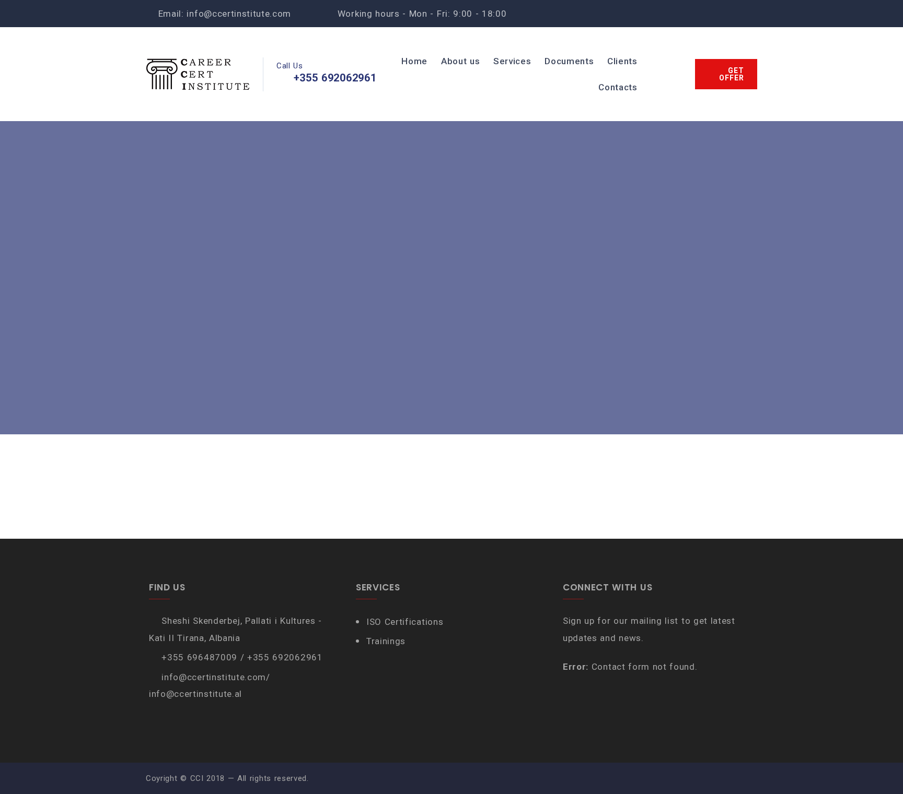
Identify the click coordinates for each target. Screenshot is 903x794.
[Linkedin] (733, 13)
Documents (569, 61)
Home (414, 61)
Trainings (386, 641)
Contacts (617, 87)
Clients (622, 61)
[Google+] (750, 13)
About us (460, 61)
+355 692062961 (335, 78)
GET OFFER (731, 74)
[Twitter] (700, 13)
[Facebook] (683, 13)
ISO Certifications (404, 622)
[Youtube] (717, 13)
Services (512, 61)
